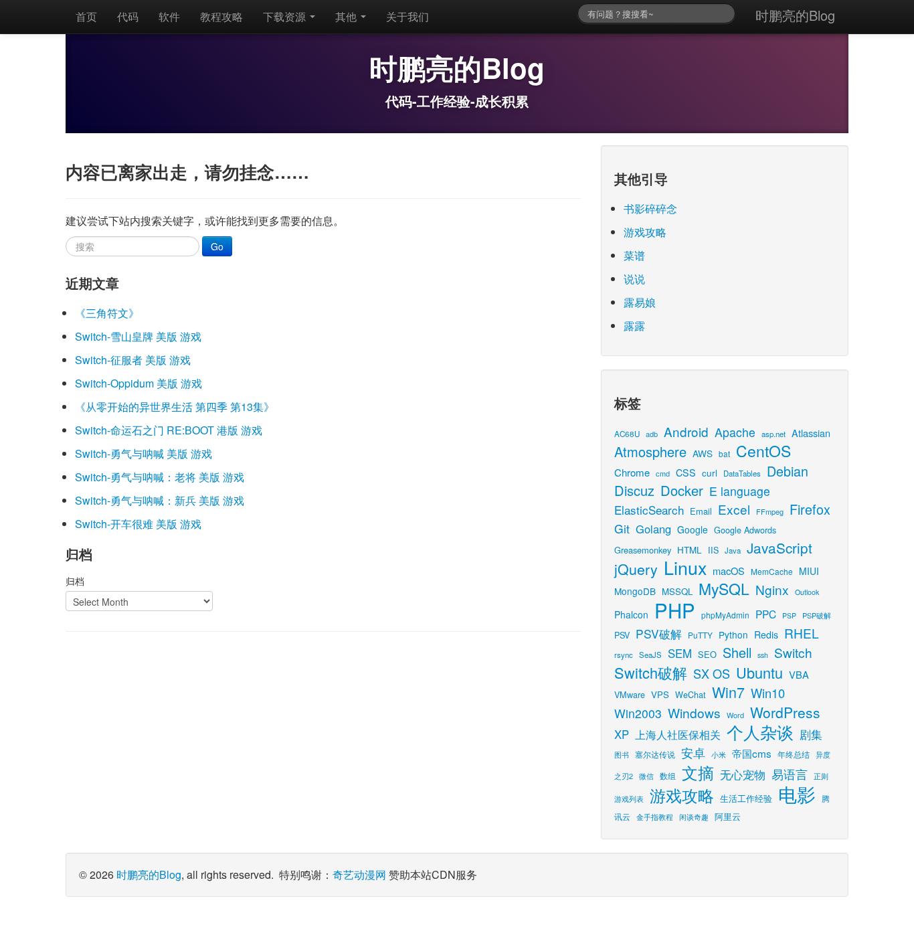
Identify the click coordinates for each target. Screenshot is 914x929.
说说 (634, 278)
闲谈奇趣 (694, 817)
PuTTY (700, 635)
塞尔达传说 (655, 754)
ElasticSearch (649, 509)
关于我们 (407, 16)
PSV (622, 634)
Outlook (807, 592)
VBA (799, 674)
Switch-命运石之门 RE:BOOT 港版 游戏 (168, 430)
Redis (766, 634)
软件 (169, 16)
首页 (86, 16)
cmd (663, 473)
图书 (621, 755)
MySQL (724, 589)
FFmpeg (770, 511)
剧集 (811, 734)
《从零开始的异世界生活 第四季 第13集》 (174, 406)
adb (652, 433)
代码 (128, 16)
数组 (668, 775)
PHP (674, 610)
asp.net (773, 433)
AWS (703, 453)
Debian (787, 471)
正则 (821, 776)
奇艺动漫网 (359, 874)
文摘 (698, 772)
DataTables (742, 473)
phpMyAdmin (725, 614)
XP (621, 734)
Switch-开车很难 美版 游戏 (138, 523)
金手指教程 (654, 816)
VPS (660, 694)
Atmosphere (650, 451)
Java (733, 550)
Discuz (634, 490)
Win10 (768, 692)
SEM (680, 653)
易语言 (789, 774)
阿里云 (728, 816)
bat (724, 453)
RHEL (801, 633)
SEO (707, 654)
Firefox (810, 509)
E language (739, 491)
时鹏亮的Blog (795, 15)
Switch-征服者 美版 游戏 (133, 359)
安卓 (693, 752)
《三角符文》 (107, 313)
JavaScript (779, 547)
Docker (681, 490)
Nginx (772, 589)
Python (733, 634)
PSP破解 (816, 615)
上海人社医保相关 (678, 734)
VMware (629, 694)
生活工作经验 (746, 798)
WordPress (785, 712)
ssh (762, 655)
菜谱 (634, 255)
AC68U (627, 433)
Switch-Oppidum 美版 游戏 (138, 383)
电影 (797, 793)
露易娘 (640, 302)
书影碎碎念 (650, 208)
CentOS (763, 451)
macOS (729, 571)
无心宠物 (742, 774)
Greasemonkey (642, 549)
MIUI (809, 571)
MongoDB (635, 591)
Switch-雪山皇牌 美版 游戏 (138, 336)
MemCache (772, 571)
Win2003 (638, 713)
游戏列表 (629, 798)
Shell (737, 652)
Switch (793, 652)
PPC (765, 613)
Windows (694, 712)
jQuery (636, 568)
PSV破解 (659, 633)
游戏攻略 (645, 232)
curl (709, 472)
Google (692, 529)
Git (622, 528)
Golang (653, 529)
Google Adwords (745, 529)
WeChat (690, 694)
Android (686, 431)
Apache (735, 432)
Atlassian (811, 433)
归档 (75, 581)
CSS (686, 472)
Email (701, 511)
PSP (789, 615)
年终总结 (794, 754)
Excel (734, 509)
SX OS (711, 673)
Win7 (728, 691)
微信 (646, 775)
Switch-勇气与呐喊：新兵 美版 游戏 (159, 500)
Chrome (632, 472)
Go (217, 246)
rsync (623, 654)
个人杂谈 (760, 732)
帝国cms (751, 753)
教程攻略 (221, 16)
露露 (634, 325)
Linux (685, 567)
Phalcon (631, 614)
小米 (718, 754)
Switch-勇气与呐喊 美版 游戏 (143, 453)
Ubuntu (759, 672)
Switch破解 (650, 672)
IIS (713, 549)
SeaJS (650, 654)
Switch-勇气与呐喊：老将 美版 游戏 (159, 477)
